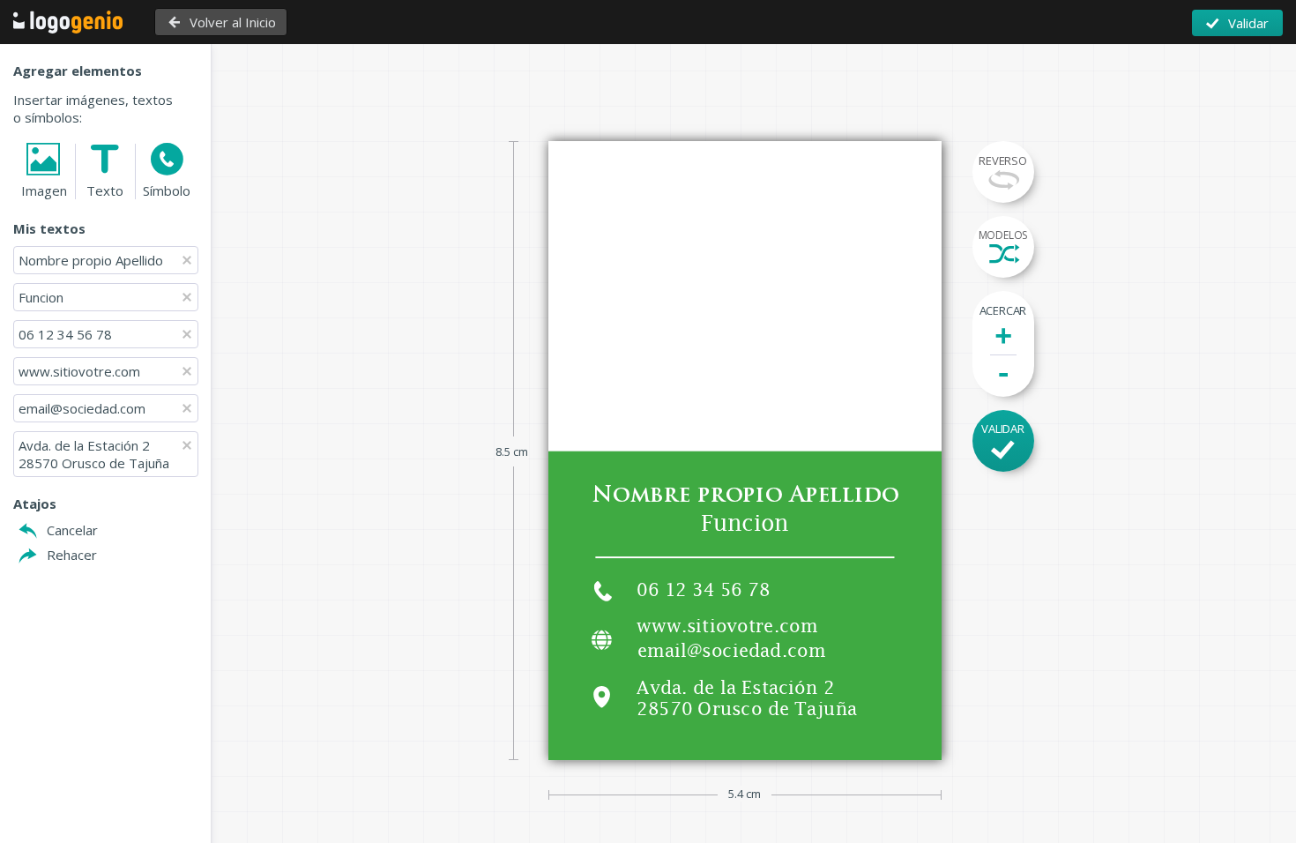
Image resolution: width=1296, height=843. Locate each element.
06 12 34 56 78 (65, 334)
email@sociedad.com (82, 408)
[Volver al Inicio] (74, 22)
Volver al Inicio (233, 22)
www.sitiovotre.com (79, 371)
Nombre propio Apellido (91, 260)
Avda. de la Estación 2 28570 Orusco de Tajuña (94, 454)
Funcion (41, 297)
